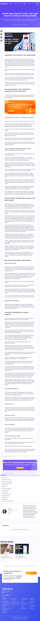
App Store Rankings (5, 490)
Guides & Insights (24, 604)
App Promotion (10, 4)
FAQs (22, 605)
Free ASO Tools (14, 601)
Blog (22, 601)
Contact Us (31, 604)
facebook (5, 595)
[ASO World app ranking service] (20, 107)
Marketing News (24, 608)
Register (37, 4)
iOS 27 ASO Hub (5, 497)
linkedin (7, 595)
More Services (4, 612)
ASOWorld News (5, 499)
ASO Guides (4, 486)
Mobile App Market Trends (6, 493)
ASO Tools (16, 4)
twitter (3, 595)
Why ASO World (32, 601)
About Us (31, 602)
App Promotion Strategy (6, 479)
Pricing (30, 4)
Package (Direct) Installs (6, 602)
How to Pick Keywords (15, 604)
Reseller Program (33, 605)
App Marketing (4, 477)
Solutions (21, 4)
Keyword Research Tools (15, 602)
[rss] (1, 40)
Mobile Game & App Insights (7, 483)
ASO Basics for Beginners (6, 488)
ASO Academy (25, 4)
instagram (10, 595)
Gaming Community (5, 495)
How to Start (32, 607)
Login (33, 4)
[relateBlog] (7, 549)
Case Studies (23, 602)
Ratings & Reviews (5, 604)
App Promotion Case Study (7, 481)
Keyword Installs (5, 601)
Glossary (23, 607)
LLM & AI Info (32, 608)
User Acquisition (5, 492)
